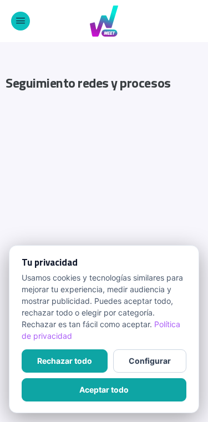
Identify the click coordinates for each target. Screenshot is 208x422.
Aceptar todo (104, 389)
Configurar (150, 360)
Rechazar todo (64, 360)
